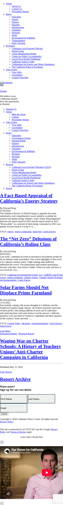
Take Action (11, 69)
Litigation (16, 30)
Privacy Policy (6, 421)
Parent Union (18, 51)
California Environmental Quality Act (24, 275)
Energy (15, 19)
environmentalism (8, 280)
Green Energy (49, 231)
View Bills (17, 72)
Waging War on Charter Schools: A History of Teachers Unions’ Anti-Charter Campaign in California (30, 349)
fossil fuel (37, 231)
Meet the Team (18, 114)
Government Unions (21, 138)
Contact (15, 117)
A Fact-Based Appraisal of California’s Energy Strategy (29, 198)
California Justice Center (23, 61)
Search (9, 188)
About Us (16, 6)
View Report (6, 372)
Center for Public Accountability (27, 56)
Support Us (11, 109)
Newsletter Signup (20, 11)
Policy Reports (18, 43)
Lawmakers (17, 75)
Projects (9, 164)
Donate (3, 91)
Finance (15, 22)
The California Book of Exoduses (27, 67)
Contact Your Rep (20, 77)
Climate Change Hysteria (50, 277)
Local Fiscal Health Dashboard (26, 59)
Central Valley (13, 323)
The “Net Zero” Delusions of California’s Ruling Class (28, 241)
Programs (10, 46)
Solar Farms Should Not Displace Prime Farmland (26, 290)
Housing (16, 24)
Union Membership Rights (24, 54)
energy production (23, 231)
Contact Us (17, 9)
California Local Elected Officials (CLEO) (31, 167)
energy (10, 231)
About (9, 3)
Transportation (18, 40)
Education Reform (8, 333)
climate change (31, 277)
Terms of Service (18, 432)
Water (14, 35)
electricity (26, 323)
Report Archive (15, 379)
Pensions (16, 32)
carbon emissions (15, 277)
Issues (8, 14)
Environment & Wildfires (23, 38)
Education (16, 17)
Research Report (26, 333)
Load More (5, 331)
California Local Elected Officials (27, 48)
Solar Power (5, 326)
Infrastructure (18, 27)
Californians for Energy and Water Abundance (33, 64)
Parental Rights (19, 141)
